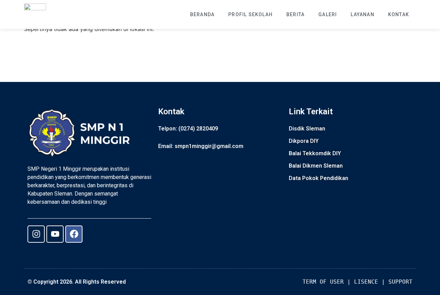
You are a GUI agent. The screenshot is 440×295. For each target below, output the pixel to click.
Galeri (327, 14)
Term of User (323, 281)
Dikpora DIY (304, 141)
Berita (295, 14)
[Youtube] (55, 234)
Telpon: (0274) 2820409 (188, 128)
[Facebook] (73, 234)
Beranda (202, 14)
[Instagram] (36, 234)
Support (400, 281)
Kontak (398, 14)
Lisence (366, 281)
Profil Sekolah (250, 14)
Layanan (362, 14)
